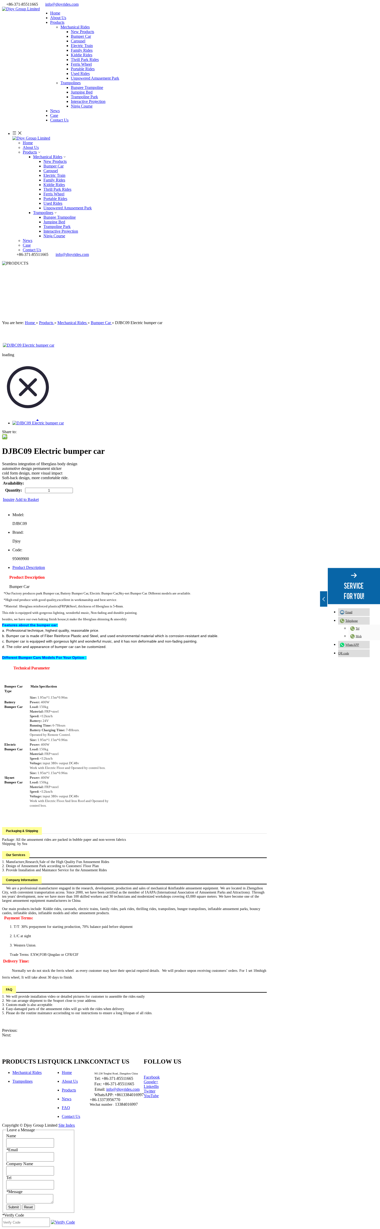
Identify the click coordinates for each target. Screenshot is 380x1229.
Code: (17, 550)
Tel (357, 628)
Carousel (78, 41)
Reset (28, 1207)
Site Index (66, 1125)
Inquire (8, 499)
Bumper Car (81, 36)
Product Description (28, 567)
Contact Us (32, 250)
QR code (343, 653)
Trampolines (70, 83)
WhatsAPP (352, 644)
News (27, 240)
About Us (31, 147)
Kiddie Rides (81, 55)
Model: (18, 515)
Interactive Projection (88, 101)
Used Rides (80, 73)
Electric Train (82, 45)
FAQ (66, 1107)
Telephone (351, 620)
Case (27, 245)
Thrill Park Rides (85, 59)
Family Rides (82, 50)
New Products (82, 31)
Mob (359, 636)
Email (348, 612)
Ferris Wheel (81, 64)
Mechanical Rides (75, 27)
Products (30, 152)
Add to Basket (27, 499)
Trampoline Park (84, 97)
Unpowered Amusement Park (95, 78)
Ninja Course (82, 106)
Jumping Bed (82, 92)
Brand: (18, 532)
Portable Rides (83, 69)
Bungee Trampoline (87, 87)
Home (28, 143)
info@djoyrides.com (62, 4)
